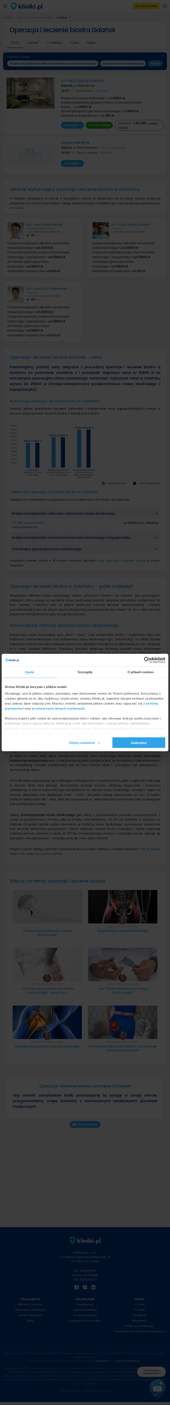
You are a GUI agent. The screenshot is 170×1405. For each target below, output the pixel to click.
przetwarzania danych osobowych (58, 708)
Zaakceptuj (139, 742)
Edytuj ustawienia (82, 742)
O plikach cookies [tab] (141, 672)
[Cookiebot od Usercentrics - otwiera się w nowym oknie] (147, 660)
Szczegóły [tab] (85, 672)
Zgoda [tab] (29, 672)
